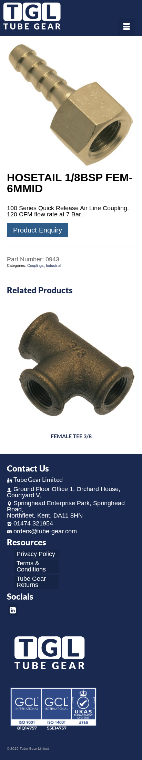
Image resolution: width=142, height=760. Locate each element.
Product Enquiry (37, 230)
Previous (13, 372)
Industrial (53, 265)
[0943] (71, 104)
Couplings (35, 265)
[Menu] (126, 27)
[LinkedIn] (13, 609)
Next (129, 372)
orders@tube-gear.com (45, 531)
